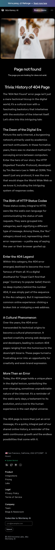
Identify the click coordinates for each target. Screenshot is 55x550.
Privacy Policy (12, 493)
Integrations (11, 475)
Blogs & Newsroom (14, 512)
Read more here (40, 3)
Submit (9, 529)
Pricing (8, 479)
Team (7, 508)
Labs (7, 483)
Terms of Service (13, 497)
